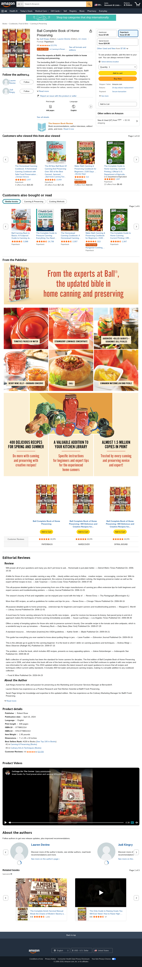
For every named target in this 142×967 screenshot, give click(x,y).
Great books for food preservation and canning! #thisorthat (38, 774)
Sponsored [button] (6, 874)
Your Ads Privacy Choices (101, 959)
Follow (26, 82)
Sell (65, 11)
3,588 (25, 241)
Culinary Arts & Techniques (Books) (26, 748)
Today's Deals (26, 11)
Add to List (104, 104)
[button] (4, 11)
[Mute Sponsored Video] (63, 903)
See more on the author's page (44, 859)
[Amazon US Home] (34, 951)
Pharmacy (91, 11)
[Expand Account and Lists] (120, 5)
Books (4, 24)
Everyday (103, 11)
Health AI (13, 11)
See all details (43, 117)
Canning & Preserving (38, 24)
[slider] (66, 822)
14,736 (51, 241)
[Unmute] (136, 822)
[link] (26, 170)
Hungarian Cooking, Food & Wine (94, 246)
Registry (73, 11)
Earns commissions (43, 771)
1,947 (124, 241)
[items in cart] (137, 4)
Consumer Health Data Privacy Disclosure (74, 959)
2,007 (75, 241)
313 (99, 241)
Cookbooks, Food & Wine (18, 24)
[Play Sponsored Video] (101, 892)
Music (82, 11)
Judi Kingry (44, 39)
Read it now (69, 129)
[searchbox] (55, 4)
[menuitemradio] (132, 822)
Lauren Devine (63, 39)
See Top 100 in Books (46, 741)
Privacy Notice (50, 959)
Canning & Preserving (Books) (24, 744)
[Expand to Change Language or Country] (101, 5)
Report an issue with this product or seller (58, 96)
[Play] (5, 822)
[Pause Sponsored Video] (63, 898)
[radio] (107, 33)
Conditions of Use (36, 959)
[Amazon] (8, 4)
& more (82, 39)
